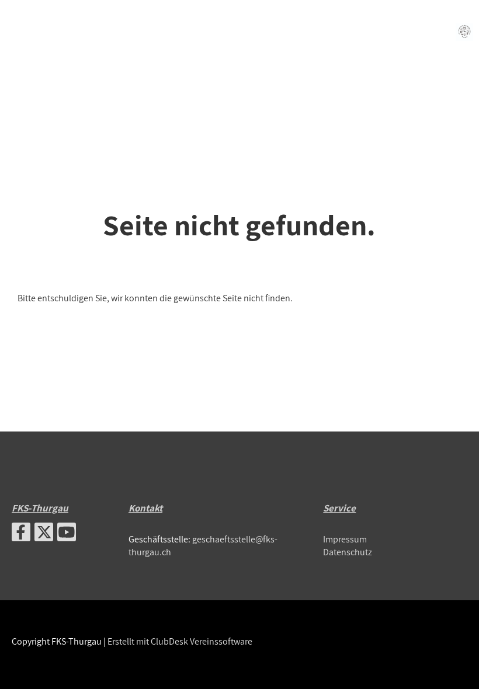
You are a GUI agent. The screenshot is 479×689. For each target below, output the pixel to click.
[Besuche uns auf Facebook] (21, 534)
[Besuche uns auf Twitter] (43, 534)
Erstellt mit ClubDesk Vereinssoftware (179, 641)
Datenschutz (347, 552)
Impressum (345, 539)
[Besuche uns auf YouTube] (66, 534)
